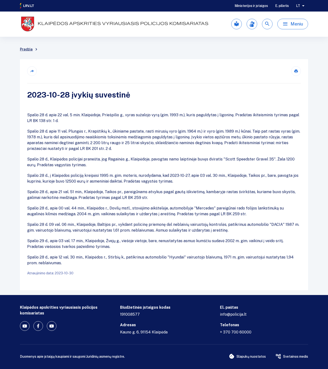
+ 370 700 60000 (235, 332)
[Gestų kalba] (252, 24)
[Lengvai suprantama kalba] (236, 24)
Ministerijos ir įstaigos (251, 6)
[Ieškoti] (267, 24)
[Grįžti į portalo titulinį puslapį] (27, 6)
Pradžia (26, 49)
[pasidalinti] (32, 71)
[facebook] (38, 326)
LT (298, 6)
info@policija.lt (233, 314)
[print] (296, 71)
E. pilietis (282, 6)
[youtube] (25, 326)
